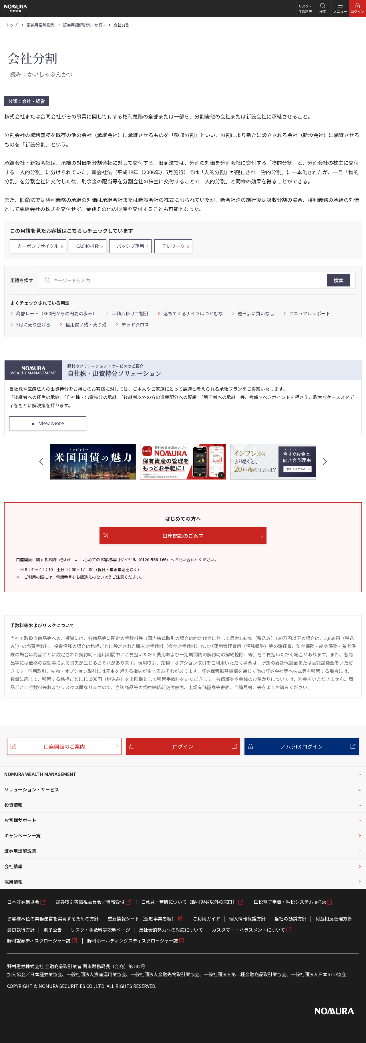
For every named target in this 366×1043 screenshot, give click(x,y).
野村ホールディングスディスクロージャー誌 (132, 940)
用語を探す (21, 280)
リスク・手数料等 (305, 8)
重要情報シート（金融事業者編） (142, 918)
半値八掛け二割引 (130, 313)
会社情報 (13, 866)
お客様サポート (20, 820)
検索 (338, 280)
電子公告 (52, 929)
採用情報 (13, 881)
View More (51, 423)
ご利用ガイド (206, 918)
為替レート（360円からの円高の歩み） (56, 313)
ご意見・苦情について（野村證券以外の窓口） (189, 901)
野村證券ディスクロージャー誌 (39, 940)
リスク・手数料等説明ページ (100, 929)
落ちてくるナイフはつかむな (193, 313)
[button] (42, 461)
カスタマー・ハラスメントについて (248, 929)
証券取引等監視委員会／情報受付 (90, 901)
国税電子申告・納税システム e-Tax (290, 901)
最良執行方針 (21, 929)
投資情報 (13, 804)
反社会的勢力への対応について (171, 929)
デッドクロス (135, 324)
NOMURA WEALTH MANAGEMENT (40, 774)
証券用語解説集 (20, 850)
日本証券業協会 (23, 901)
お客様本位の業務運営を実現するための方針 (53, 918)
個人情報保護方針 (247, 918)
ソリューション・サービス (31, 789)
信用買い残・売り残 (86, 324)
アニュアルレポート (309, 313)
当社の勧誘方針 (290, 918)
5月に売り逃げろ (33, 324)
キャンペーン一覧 (22, 835)
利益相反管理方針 (333, 918)
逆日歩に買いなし (256, 313)
